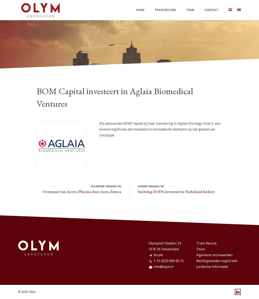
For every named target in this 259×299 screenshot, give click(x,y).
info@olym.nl (163, 266)
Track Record (206, 243)
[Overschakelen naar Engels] (239, 10)
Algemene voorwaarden (214, 255)
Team (200, 249)
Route (158, 255)
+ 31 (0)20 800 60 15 (169, 261)
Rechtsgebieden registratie (216, 261)
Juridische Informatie (212, 266)
